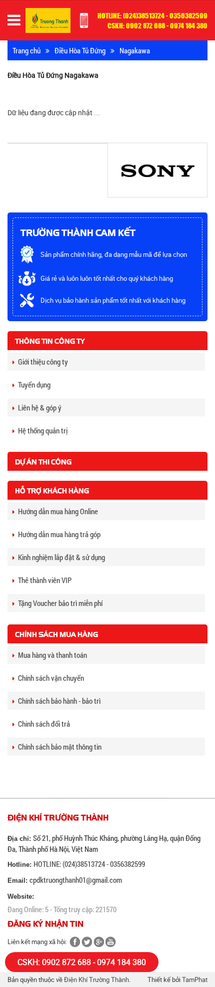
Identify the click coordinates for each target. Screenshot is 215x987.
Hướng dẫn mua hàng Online (58, 511)
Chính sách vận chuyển (51, 678)
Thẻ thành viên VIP (45, 580)
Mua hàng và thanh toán (52, 655)
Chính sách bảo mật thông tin (60, 747)
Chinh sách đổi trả (44, 724)
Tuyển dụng (34, 385)
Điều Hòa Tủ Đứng (80, 50)
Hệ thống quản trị (43, 430)
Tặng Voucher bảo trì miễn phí (60, 603)
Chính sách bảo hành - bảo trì (59, 701)
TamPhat (195, 979)
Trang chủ (26, 50)
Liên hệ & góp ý (40, 407)
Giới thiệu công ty (43, 362)
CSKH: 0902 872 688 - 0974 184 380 (82, 962)
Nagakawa (135, 50)
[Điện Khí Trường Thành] (48, 19)
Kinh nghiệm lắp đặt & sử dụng (61, 557)
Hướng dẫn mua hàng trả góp (59, 534)
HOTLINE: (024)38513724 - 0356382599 (89, 864)
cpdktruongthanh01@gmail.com (76, 880)
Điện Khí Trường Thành (96, 979)
